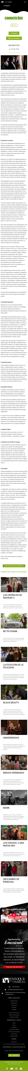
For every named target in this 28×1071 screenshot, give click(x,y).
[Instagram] (16, 1068)
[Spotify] (21, 1068)
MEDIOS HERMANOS (13, 772)
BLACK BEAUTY (11, 702)
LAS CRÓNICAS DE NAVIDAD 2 (12, 596)
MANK (6, 808)
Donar (14, 1039)
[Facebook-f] (7, 1068)
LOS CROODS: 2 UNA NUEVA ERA (13, 844)
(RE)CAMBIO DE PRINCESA (11, 880)
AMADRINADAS (11, 737)
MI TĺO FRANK (10, 631)
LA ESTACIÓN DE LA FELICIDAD (13, 666)
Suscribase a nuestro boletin (14, 1047)
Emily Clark (15, 49)
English (10, 2)
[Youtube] (11, 1068)
